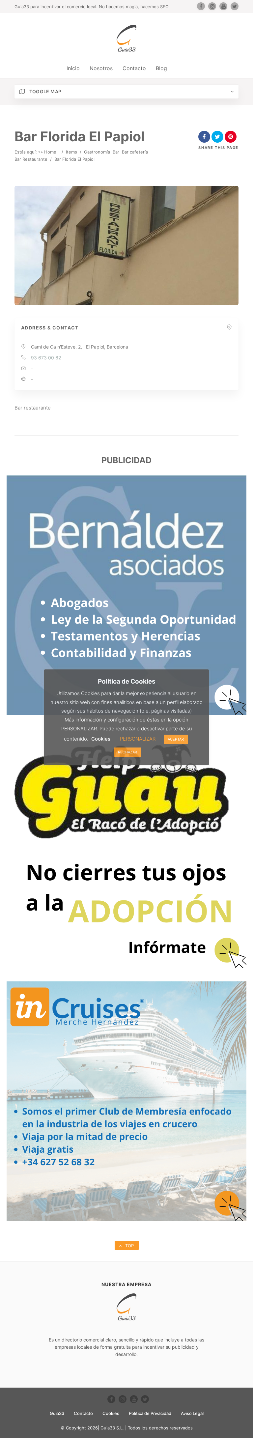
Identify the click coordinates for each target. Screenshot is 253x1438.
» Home (48, 152)
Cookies (110, 1413)
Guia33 (57, 1413)
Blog (161, 68)
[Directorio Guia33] (126, 38)
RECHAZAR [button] (127, 752)
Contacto (134, 68)
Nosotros (101, 68)
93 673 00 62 (46, 357)
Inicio (73, 68)
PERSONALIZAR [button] (137, 739)
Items (71, 152)
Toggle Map (44, 91)
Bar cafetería (135, 152)
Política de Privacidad (150, 1413)
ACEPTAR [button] (176, 739)
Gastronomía (97, 152)
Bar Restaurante (30, 159)
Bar (116, 152)
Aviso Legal (192, 1413)
